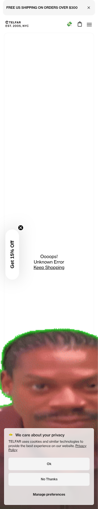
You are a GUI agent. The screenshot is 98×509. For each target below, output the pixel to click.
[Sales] (69, 24)
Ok (49, 464)
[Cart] (79, 24)
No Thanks (49, 479)
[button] (12, 254)
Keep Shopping (48, 267)
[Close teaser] (20, 227)
